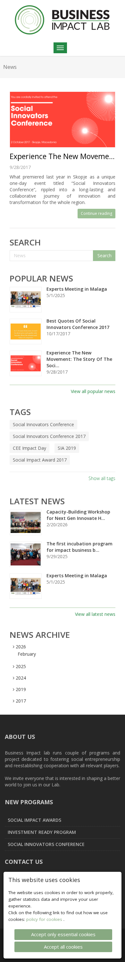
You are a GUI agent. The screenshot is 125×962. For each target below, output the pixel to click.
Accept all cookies (63, 947)
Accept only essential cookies (63, 934)
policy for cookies (44, 919)
